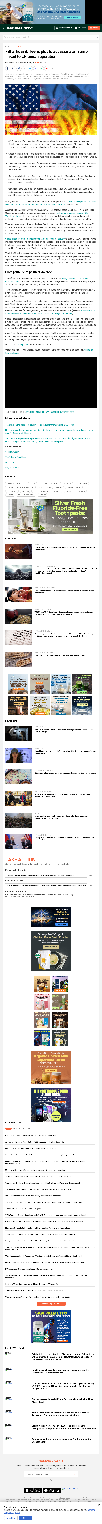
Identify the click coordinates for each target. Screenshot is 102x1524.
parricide (68, 76)
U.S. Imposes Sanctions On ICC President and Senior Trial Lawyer (32, 1148)
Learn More (11, 1518)
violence (64, 79)
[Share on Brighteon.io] (13, 68)
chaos (32, 74)
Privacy (62, 1498)
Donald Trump (67, 74)
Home (7, 47)
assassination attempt (19, 74)
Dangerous (55, 74)
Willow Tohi (48, 609)
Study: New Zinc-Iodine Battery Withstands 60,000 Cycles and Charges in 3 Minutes (40, 1234)
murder (35, 76)
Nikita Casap (58, 76)
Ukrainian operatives (52, 79)
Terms (68, 1498)
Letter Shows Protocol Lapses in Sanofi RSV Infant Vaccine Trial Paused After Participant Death (45, 1262)
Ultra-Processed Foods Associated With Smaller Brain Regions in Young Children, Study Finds (43, 1256)
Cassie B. (48, 544)
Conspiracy (16, 47)
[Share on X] (25, 68)
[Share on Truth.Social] (36, 68)
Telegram (9, 79)
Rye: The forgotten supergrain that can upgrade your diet (60, 655)
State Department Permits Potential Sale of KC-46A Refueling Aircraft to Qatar (38, 1189)
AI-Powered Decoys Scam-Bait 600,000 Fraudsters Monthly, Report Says (35, 1142)
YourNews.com (12, 452)
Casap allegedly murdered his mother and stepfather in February (35, 239)
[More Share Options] (53, 68)
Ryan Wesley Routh (81, 76)
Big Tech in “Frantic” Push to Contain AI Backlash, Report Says (31, 1135)
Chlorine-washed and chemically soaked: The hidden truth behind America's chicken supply (43, 1183)
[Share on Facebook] (19, 68)
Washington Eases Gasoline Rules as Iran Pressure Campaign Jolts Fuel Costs (37, 1297)
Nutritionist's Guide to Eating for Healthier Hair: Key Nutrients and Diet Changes (38, 1228)
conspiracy (40, 74)
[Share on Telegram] (30, 68)
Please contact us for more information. (20, 897)
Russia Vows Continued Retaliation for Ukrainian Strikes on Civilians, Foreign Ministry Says (42, 1155)
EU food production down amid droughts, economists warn (29, 1269)
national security (45, 76)
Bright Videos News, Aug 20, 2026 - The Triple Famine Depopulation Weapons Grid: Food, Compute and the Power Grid (64, 1427)
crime (47, 74)
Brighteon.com (12, 467)
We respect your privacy (51, 1480)
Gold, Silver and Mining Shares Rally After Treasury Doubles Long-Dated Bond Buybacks (41, 1241)
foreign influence (24, 76)
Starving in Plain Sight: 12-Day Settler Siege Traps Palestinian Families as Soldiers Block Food (43, 1202)
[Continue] (75, 1474)
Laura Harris (49, 652)
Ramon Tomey (26, 62)
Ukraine (39, 79)
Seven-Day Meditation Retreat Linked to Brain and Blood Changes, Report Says (38, 1176)
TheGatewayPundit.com (16, 457)
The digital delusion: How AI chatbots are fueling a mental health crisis (34, 1290)
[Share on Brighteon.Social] (8, 68)
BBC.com (9, 462)
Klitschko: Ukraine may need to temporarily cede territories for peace (65, 773)
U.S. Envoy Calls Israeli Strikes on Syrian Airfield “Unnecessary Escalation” (35, 1170)
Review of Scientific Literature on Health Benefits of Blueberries (32, 1284)
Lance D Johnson (50, 566)
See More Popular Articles (51, 1304)
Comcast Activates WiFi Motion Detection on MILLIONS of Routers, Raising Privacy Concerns (44, 1221)
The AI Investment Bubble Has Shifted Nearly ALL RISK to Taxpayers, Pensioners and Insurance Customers (60, 1413)
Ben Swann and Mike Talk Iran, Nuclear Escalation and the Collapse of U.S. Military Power (60, 1371)
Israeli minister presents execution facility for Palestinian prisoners (33, 1195)
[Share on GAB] (41, 68)
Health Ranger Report (15, 1348)
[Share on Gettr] (47, 68)
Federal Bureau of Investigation (20, 487)
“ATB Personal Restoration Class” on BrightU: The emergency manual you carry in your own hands (45, 1215)
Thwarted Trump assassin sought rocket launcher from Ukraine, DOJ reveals (40, 425)
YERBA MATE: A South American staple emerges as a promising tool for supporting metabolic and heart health (64, 613)
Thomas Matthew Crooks (24, 79)
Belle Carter (48, 631)
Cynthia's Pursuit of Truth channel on (50, 412)
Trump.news (23, 344)
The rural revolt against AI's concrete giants (23, 1208)
